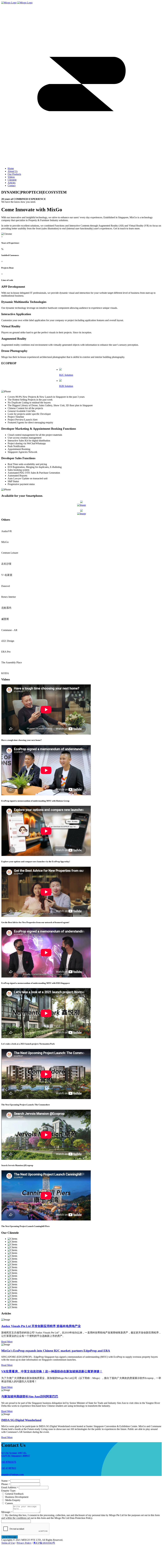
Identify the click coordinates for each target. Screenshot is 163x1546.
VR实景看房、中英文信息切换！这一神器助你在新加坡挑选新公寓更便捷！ (52, 1371)
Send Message (9, 1537)
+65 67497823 (8, 1468)
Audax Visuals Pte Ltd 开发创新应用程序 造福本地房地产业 (41, 1326)
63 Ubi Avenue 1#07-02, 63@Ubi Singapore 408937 (15, 1454)
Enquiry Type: (8, 1490)
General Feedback (14, 1493)
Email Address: (9, 1487)
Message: (6, 1512)
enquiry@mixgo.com (12, 1474)
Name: (5, 1480)
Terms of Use (8, 1543)
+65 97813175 (8, 1462)
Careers (9, 1503)
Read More (7, 1341)
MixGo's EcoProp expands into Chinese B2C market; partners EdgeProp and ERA (55, 1350)
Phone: (5, 1484)
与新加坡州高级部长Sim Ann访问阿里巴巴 (29, 1396)
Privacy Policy (24, 1543)
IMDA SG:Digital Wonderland (21, 1420)
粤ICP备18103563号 (44, 1543)
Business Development (16, 1497)
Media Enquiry (12, 1500)
